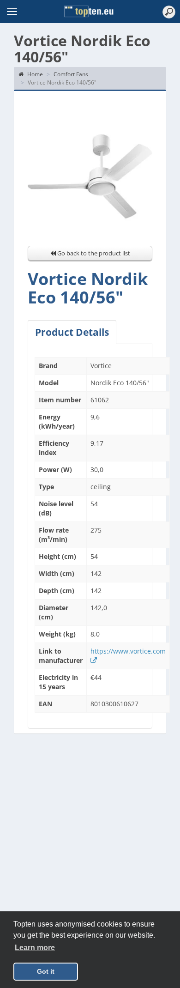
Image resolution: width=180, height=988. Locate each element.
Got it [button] (45, 971)
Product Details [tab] (72, 332)
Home (34, 74)
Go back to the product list (93, 253)
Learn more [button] (35, 948)
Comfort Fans (71, 74)
